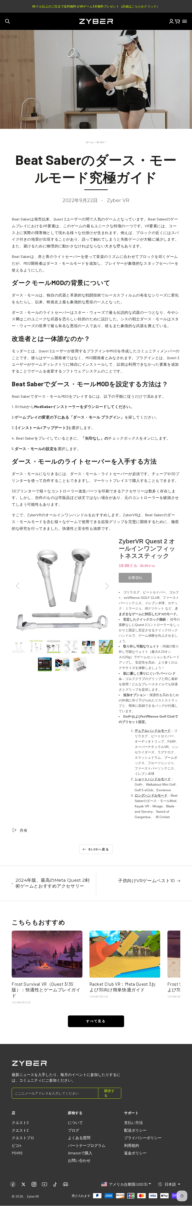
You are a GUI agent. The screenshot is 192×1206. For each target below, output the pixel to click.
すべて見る (96, 1021)
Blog (100, 142)
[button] (7, 21)
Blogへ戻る (99, 849)
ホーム (90, 142)
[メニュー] (184, 21)
